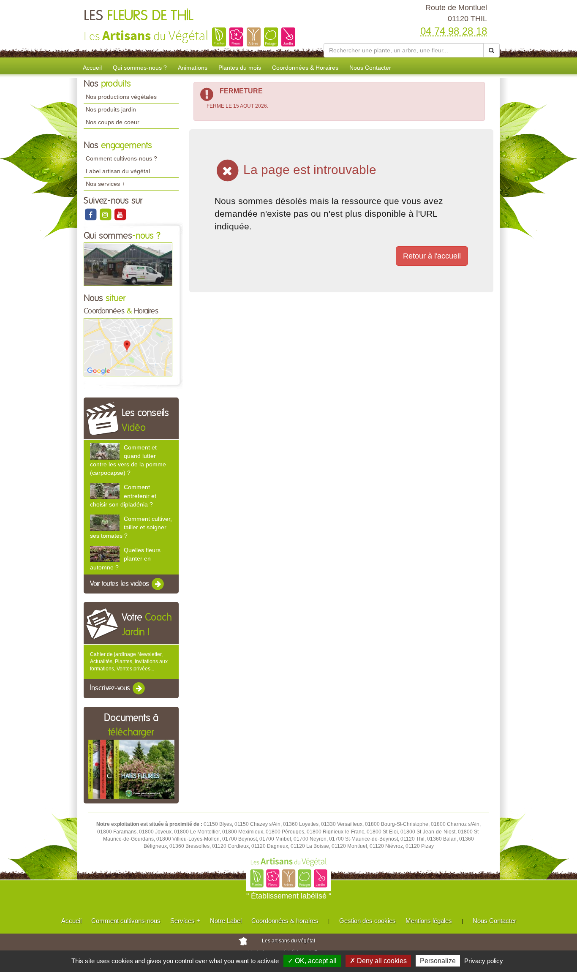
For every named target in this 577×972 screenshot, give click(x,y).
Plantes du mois (239, 67)
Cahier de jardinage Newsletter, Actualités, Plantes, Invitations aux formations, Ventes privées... (129, 661)
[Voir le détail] (105, 451)
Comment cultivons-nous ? (121, 158)
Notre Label (226, 920)
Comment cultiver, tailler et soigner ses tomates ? (131, 527)
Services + (185, 920)
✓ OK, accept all (312, 960)
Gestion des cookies (367, 920)
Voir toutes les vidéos (120, 583)
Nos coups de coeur (112, 122)
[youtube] (120, 214)
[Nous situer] (128, 347)
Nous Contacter (370, 67)
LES (138, 16)
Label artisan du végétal (118, 171)
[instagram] (105, 214)
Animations (192, 67)
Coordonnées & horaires (284, 920)
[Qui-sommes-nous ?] (128, 264)
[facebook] (91, 214)
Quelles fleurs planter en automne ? (125, 558)
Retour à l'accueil (432, 256)
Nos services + (105, 183)
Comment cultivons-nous (126, 920)
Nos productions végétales (121, 96)
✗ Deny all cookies (378, 960)
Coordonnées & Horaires (305, 67)
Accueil (92, 67)
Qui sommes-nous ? (140, 67)
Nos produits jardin (111, 109)
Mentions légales (429, 920)
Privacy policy (483, 960)
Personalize (438, 960)
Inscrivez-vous (111, 688)
